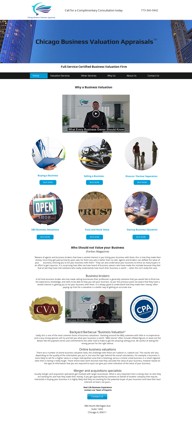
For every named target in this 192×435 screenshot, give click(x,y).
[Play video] (96, 113)
